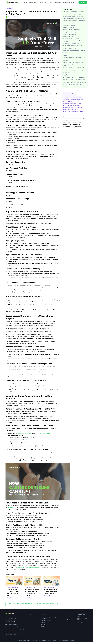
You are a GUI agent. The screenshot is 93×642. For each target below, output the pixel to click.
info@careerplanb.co (12, 624)
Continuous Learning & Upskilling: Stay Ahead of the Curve (74, 68)
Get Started (82, 2)
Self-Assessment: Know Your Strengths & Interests (73, 54)
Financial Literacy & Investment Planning (72, 45)
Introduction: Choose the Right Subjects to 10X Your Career (73, 12)
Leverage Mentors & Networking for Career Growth (73, 74)
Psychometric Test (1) (67, 124)
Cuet (64, 101)
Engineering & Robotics (68, 27)
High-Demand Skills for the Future (70, 38)
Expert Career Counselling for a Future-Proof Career (74, 80)
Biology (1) (73, 118)
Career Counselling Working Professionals (72, 97)
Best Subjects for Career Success (70, 22)
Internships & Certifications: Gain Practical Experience (73, 59)
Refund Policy (30, 615)
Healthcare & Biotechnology (69, 34)
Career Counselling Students (69, 95)
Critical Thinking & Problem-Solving (71, 40)
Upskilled (82, 111)
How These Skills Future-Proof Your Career (73, 49)
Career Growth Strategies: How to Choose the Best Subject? (73, 51)
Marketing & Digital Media (69, 31)
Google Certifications (44, 433)
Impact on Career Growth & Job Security (73, 16)
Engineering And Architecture (69, 103)
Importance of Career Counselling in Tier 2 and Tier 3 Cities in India (48, 604)
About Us (63, 615)
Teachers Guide (66, 111)
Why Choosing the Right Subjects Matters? (72, 14)
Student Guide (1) (76, 124)
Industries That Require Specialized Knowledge (74, 20)
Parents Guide (66, 109)
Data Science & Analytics (69, 25)
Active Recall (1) (66, 118)
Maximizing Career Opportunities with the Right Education (73, 65)
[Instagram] (12, 621)
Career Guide (66, 99)
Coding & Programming (68, 41)
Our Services (43, 2)
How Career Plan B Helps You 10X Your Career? (73, 77)
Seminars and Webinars (68, 2)
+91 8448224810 (11, 627)
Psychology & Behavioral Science (71, 32)
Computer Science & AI (68, 23)
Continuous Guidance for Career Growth (72, 84)
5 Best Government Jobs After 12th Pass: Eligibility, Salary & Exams (13, 592)
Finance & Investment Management (71, 29)
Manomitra (65, 107)
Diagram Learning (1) (80, 118)
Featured (79, 103)
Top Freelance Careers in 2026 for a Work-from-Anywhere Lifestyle (32, 592)
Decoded (70, 101)
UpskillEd (42, 624)
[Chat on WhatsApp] (17, 627)
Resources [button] (57, 2)
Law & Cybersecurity (68, 36)
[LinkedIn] (14, 621)
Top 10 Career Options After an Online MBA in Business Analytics (50, 591)
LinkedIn (29, 433)
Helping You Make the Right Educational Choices (74, 82)
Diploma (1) (65, 120)
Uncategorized (75, 111)
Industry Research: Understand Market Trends (74, 57)
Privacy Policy (30, 617)
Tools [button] (50, 2)
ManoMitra (43, 622)
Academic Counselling (68, 93)
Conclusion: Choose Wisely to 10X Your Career (73, 86)
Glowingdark (73, 640)
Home (25, 2)
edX (38, 433)
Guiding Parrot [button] (32, 2)
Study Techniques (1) (67, 126)
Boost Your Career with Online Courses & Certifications (73, 71)
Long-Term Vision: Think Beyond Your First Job (74, 62)
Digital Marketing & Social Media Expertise (73, 43)
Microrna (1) (75, 122)
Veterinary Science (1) (77, 126)
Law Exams (77, 105)
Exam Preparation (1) (67, 122)
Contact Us (64, 617)
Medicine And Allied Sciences (75, 107)
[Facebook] (7, 621)
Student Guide (74, 109)
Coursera (20, 433)
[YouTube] (9, 621)
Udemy (25, 433)
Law (64, 105)
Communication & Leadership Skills (71, 47)
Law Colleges (71, 105)
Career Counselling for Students (48, 615)
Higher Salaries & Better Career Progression (73, 18)
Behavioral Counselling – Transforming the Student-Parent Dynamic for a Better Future (21, 604)
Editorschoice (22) (72, 120)
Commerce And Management (76, 99)
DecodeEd (42, 626)
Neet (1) (80, 122)
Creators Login (65, 619)
